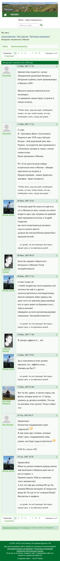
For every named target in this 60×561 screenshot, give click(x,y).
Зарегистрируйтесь (11, 528)
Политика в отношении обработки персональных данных (35, 550)
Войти (21, 20)
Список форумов (8, 36)
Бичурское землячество (39, 36)
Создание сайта (23, 558)
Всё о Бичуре (22, 36)
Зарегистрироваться (33, 20)
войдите (26, 528)
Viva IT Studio (37, 558)
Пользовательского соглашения (20, 549)
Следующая (9, 56)
